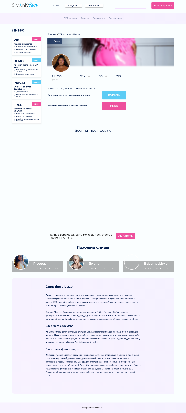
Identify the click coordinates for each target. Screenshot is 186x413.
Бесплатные (115, 18)
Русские (85, 18)
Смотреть (125, 236)
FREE (36, 104)
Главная (56, 5)
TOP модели (70, 18)
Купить (114, 95)
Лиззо (57, 41)
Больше (36, 39)
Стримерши (99, 18)
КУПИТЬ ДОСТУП (163, 5)
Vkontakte (93, 5)
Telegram (73, 5)
